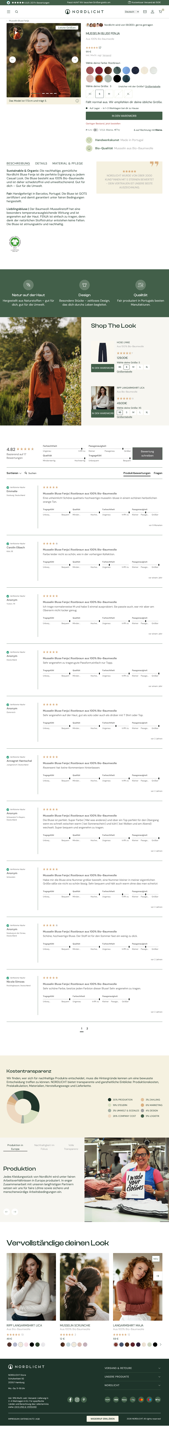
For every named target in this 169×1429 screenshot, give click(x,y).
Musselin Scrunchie (75, 1325)
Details (41, 163)
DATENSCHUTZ (27, 1419)
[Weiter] (75, 59)
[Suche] (16, 12)
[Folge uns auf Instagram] (77, 1400)
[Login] (152, 12)
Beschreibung (18, 163)
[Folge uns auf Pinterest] (84, 1400)
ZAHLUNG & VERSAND (25, 1407)
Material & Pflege (67, 163)
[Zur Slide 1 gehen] (36, 93)
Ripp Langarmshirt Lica (130, 387)
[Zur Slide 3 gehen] (47, 93)
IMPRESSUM (13, 1419)
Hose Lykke (123, 342)
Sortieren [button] (13, 473)
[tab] (137, 473)
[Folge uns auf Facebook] (70, 1400)
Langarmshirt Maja (128, 1325)
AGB (38, 1419)
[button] (82, 1029)
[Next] (160, 1344)
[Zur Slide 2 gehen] (43, 93)
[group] (24, 449)
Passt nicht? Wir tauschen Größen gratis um (88, 2)
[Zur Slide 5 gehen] (55, 93)
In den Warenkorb (103, 367)
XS (90, 93)
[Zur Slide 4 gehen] (51, 93)
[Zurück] (12, 59)
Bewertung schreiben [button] (147, 453)
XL (128, 93)
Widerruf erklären (103, 1418)
